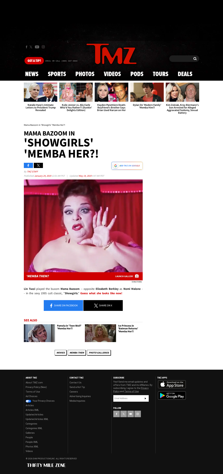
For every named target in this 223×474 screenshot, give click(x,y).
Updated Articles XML (37, 419)
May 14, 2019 (85, 175)
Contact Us (75, 382)
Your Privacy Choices (43, 401)
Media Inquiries (77, 401)
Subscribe (145, 398)
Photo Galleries (99, 352)
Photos (84, 74)
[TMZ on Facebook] (26, 47)
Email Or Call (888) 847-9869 (61, 61)
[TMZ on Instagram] (43, 46)
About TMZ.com (34, 382)
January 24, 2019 (43, 175)
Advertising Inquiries (80, 396)
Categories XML (34, 428)
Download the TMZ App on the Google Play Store (172, 395)
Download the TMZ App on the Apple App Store (172, 384)
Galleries (30, 433)
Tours (160, 74)
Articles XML (32, 410)
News (31, 74)
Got (34, 61)
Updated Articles (34, 414)
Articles (30, 405)
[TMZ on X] (31, 47)
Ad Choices (31, 396)
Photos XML (32, 446)
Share (66, 305)
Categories (31, 423)
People (29, 437)
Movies (60, 352)
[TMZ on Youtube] (37, 47)
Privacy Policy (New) (36, 387)
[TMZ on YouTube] (130, 414)
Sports (57, 74)
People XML (32, 442)
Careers (74, 391)
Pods (136, 74)
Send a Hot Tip (77, 387)
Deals (185, 74)
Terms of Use (33, 391)
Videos (112, 74)
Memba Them (77, 352)
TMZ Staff (32, 171)
